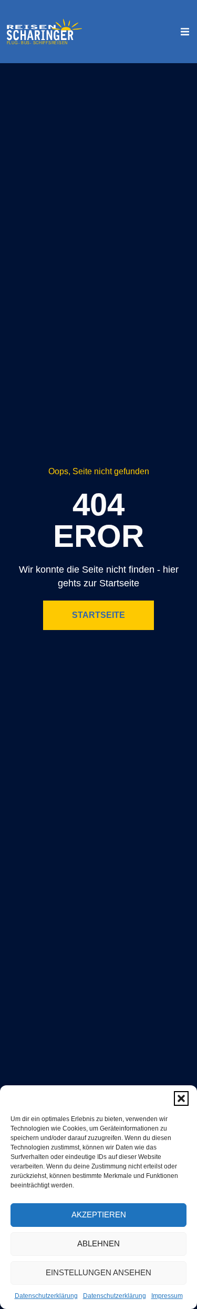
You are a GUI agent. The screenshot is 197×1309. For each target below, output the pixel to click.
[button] (181, 1098)
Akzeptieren (98, 1214)
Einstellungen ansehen (98, 1272)
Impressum (167, 1296)
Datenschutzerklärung (46, 1296)
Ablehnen (98, 1243)
